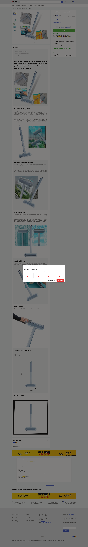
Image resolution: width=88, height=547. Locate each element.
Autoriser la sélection (51, 280)
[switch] (28, 276)
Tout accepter (60, 280)
